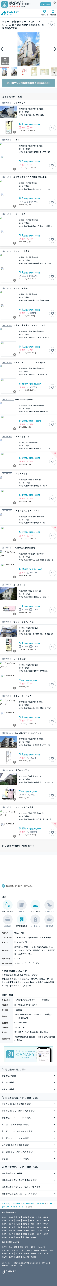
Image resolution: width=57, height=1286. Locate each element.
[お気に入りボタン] (51, 24)
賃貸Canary (6, 1203)
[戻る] (2, 49)
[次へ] (55, 49)
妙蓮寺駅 (40, 1203)
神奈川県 (16, 1203)
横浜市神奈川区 (28, 1203)
